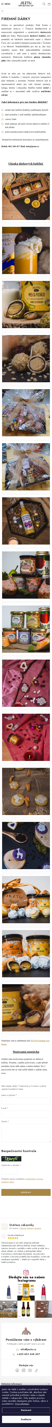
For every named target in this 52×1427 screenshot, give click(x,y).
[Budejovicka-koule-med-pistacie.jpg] (26, 301)
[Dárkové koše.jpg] (26, 410)
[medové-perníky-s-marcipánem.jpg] (26, 788)
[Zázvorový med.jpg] (26, 1005)
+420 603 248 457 (28, 1354)
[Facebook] (17, 1370)
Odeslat (26, 1192)
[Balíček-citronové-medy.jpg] (26, 193)
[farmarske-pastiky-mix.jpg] (26, 572)
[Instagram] (23, 1370)
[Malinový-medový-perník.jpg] (26, 680)
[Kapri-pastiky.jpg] (26, 626)
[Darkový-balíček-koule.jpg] (26, 518)
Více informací (22, 1403)
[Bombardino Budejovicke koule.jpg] (26, 247)
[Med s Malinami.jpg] (26, 734)
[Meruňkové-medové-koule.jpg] (26, 950)
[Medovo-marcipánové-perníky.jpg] (26, 842)
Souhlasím (26, 1419)
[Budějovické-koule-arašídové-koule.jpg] (26, 355)
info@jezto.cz (28, 1349)
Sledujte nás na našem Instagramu (27, 1279)
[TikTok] (36, 1370)
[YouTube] (30, 1370)
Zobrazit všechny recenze (30, 1228)
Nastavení (26, 1410)
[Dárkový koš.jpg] (26, 464)
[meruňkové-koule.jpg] (26, 896)
